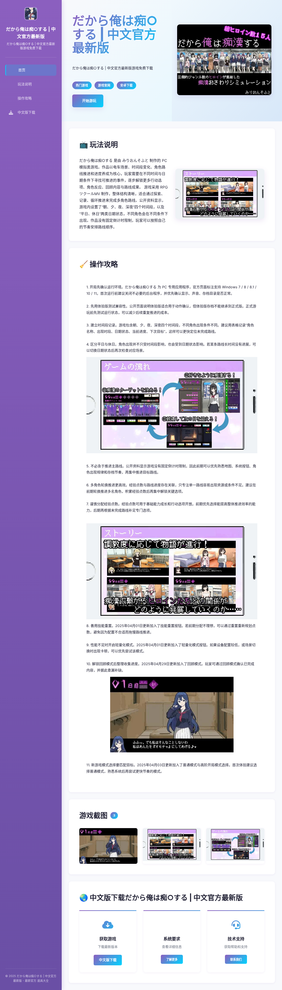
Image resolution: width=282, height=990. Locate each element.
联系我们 (236, 959)
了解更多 (172, 959)
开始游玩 (89, 100)
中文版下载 (108, 960)
